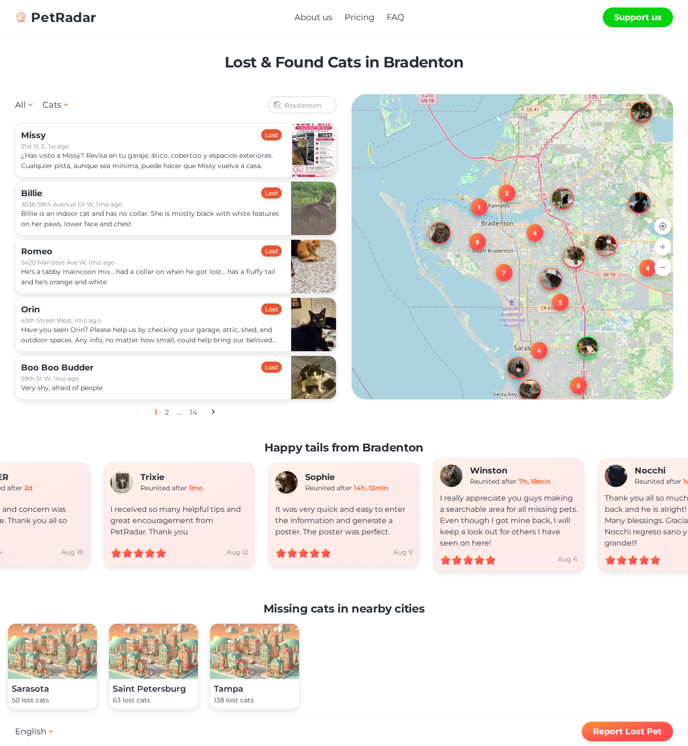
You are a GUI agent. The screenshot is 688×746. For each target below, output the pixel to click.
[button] (633, 104)
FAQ (395, 17)
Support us (638, 17)
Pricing (359, 17)
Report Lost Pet (627, 731)
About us (313, 17)
